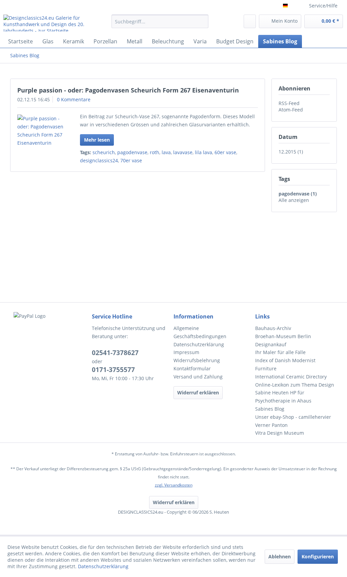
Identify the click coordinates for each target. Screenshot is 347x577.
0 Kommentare (73, 99)
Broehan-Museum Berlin (283, 336)
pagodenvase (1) (298, 193)
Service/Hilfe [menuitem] (323, 5)
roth (154, 152)
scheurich (104, 152)
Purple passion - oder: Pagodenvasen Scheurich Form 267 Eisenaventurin (128, 90)
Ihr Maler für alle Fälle (280, 352)
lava (166, 152)
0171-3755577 (113, 369)
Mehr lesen (97, 140)
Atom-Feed (291, 109)
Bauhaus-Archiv (273, 328)
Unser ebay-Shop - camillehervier (293, 417)
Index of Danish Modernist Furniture (285, 364)
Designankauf (270, 344)
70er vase (131, 160)
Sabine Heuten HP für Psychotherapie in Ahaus (283, 396)
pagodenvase (132, 152)
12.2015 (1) (291, 151)
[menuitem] (160, 25)
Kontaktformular (192, 368)
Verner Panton (271, 425)
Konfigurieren (318, 556)
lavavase (182, 152)
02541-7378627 (115, 352)
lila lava (203, 152)
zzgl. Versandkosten (173, 485)
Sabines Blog (269, 409)
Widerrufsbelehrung (197, 360)
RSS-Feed (289, 103)
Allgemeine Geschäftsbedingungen (200, 332)
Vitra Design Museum (279, 433)
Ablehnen (279, 556)
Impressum (186, 352)
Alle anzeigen (294, 200)
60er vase (225, 152)
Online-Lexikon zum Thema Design (294, 385)
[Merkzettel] (250, 21)
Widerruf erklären (198, 392)
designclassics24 (99, 160)
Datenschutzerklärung (199, 344)
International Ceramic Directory (291, 376)
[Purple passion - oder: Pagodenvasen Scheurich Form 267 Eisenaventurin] (41, 131)
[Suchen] (202, 21)
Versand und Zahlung (198, 376)
